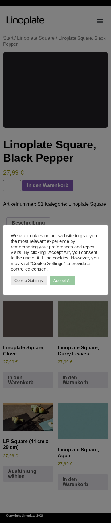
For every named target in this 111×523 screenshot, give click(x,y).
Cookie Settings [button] (28, 280)
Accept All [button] (62, 280)
